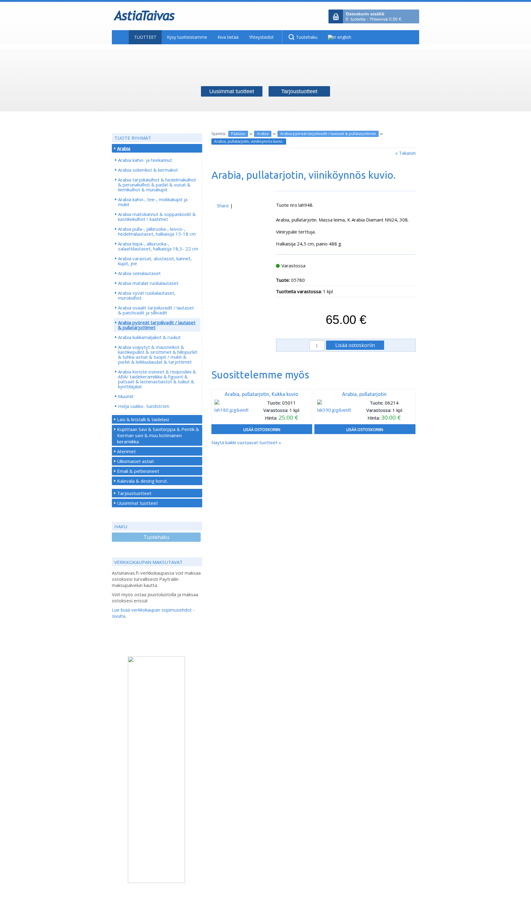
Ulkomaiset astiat (135, 461)
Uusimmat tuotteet (137, 503)
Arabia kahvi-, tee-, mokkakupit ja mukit (152, 201)
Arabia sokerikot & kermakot (148, 170)
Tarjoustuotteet (134, 493)
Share (223, 205)
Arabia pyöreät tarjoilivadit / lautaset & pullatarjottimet (328, 133)
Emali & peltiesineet (138, 471)
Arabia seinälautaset (139, 273)
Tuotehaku (156, 537)
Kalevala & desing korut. (142, 481)
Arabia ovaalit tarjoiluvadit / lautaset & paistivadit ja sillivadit (156, 310)
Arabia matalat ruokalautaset (148, 283)
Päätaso (238, 133)
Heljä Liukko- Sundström (143, 406)
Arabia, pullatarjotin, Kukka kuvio (261, 394)
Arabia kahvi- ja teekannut (145, 160)
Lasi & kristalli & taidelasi (143, 419)
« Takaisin (405, 153)
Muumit (126, 396)
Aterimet (126, 451)
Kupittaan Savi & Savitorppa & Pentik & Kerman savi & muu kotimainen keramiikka (158, 435)
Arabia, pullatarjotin (364, 394)
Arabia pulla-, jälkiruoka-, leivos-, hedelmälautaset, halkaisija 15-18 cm (157, 231)
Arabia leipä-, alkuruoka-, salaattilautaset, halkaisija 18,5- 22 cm (158, 246)
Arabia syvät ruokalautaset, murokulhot (146, 295)
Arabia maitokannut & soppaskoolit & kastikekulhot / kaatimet (157, 216)
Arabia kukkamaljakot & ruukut (149, 337)
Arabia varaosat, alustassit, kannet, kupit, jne (155, 260)
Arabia (263, 133)
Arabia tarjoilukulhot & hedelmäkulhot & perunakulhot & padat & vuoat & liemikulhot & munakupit (157, 185)
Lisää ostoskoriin (261, 429)
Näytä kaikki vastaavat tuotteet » (246, 442)
